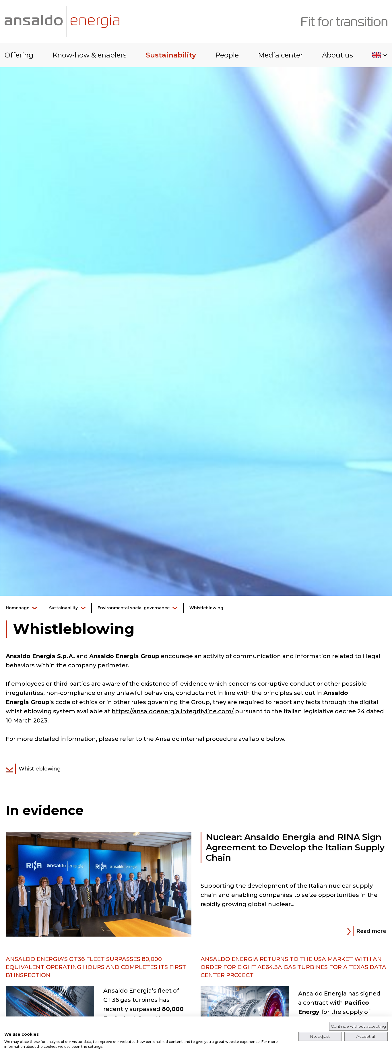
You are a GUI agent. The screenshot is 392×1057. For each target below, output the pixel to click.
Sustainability (171, 55)
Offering (19, 55)
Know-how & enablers (90, 55)
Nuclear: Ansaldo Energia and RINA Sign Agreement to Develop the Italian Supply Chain (295, 847)
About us (337, 55)
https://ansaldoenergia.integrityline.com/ (173, 711)
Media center (280, 55)
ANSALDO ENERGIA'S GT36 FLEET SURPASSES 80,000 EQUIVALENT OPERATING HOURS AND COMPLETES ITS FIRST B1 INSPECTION (96, 967)
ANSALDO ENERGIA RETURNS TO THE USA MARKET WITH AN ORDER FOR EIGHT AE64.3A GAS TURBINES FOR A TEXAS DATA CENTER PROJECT (293, 967)
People (227, 55)
